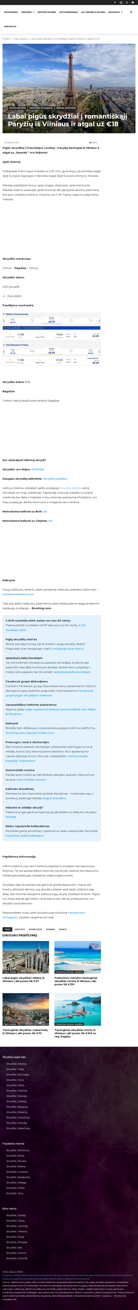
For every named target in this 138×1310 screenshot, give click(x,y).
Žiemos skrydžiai (66, 108)
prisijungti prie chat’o (68, 648)
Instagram (10, 917)
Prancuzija (35, 929)
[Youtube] (132, 2)
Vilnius (63, 929)
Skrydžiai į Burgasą (16, 1242)
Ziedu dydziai (50, 1278)
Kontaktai (10, 26)
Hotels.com (46, 733)
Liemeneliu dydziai (31, 1278)
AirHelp (11, 817)
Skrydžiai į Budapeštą (18, 1177)
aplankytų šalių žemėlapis (72, 672)
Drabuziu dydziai (11, 1278)
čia (45, 511)
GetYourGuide (77, 756)
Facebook (75, 912)
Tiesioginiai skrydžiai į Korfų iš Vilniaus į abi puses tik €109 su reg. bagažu (75, 1033)
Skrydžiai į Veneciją (16, 1226)
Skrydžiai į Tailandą (16, 1090)
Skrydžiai (26, 12)
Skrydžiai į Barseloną (17, 1150)
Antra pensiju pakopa (58, 1275)
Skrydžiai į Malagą (16, 1182)
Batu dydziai (124, 1275)
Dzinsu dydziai (81, 1278)
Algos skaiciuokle (36, 1275)
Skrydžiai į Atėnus (16, 1252)
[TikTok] (127, 2)
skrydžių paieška (55, 478)
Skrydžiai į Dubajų (16, 1215)
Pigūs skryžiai (20, 38)
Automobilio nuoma (93, 12)
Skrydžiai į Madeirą (16, 1112)
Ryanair (50, 929)
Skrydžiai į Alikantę (16, 1231)
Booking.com (15, 733)
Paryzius (20, 929)
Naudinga (114, 12)
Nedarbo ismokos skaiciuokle (85, 1275)
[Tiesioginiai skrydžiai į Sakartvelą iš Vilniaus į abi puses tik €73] (26, 1009)
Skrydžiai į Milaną (15, 1166)
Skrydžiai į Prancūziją (17, 1117)
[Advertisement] (52, 231)
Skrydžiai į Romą (15, 1155)
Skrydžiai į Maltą (15, 1085)
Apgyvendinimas (68, 12)
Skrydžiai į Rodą (15, 1236)
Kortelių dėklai (109, 1275)
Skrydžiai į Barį (14, 1247)
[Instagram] (121, 2)
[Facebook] (115, 2)
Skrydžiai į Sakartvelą (18, 1128)
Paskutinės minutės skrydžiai (69, 972)
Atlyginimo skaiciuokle (14, 1275)
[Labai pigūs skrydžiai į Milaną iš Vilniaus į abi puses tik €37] (26, 957)
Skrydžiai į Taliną (15, 1220)
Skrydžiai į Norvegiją (17, 1074)
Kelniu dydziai (65, 1278)
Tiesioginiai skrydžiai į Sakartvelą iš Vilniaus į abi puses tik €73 (25, 1031)
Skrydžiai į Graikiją (16, 1101)
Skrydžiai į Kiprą (15, 1079)
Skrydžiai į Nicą (14, 1193)
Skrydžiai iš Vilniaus (41, 108)
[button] (131, 12)
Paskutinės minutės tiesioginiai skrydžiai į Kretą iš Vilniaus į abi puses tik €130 (75, 981)
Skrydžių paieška (46, 12)
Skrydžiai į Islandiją (16, 1122)
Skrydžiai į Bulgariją (16, 1106)
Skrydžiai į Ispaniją (16, 1096)
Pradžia (6, 38)
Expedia (11, 760)
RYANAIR (37, 469)
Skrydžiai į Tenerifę (16, 1258)
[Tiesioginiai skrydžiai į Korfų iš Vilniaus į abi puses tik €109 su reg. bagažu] (77, 1009)
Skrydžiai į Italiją (15, 1069)
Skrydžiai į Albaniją (16, 1063)
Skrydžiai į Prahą (15, 1187)
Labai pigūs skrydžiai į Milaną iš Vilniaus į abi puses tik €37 (23, 979)
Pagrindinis (11, 12)
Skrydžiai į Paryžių (16, 1161)
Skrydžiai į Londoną (17, 1171)
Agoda (31, 733)
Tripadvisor (27, 760)
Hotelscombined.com (18, 594)
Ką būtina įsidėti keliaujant (25, 835)
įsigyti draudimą (54, 798)
